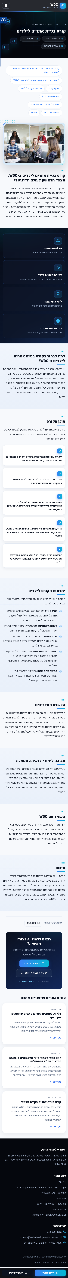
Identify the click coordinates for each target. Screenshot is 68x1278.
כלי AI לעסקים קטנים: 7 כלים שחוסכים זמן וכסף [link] (36, 1016)
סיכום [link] (34, 112)
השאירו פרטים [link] (16, 1273)
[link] (54, 6)
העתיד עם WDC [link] (51, 112)
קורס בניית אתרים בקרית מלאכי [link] (41, 1102)
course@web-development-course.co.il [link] (41, 1237)
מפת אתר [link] (61, 1198)
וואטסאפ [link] (31, 923)
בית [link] (64, 24)
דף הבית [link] (62, 1182)
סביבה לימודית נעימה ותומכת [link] (45, 104)
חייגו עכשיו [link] (48, 1273)
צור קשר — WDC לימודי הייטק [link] (51, 1204)
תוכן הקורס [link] (54, 88)
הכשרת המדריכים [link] (50, 96)
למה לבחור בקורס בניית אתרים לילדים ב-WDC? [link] (36, 80)
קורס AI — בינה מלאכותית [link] (53, 1192)
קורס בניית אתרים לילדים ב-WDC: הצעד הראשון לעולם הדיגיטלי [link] (35, 70)
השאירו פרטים (32, 963)
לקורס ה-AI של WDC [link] (36, 973)
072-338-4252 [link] (26, 981)
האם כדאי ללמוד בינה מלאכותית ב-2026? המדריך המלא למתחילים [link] (35, 1060)
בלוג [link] (57, 24)
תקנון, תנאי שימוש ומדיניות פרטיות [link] (49, 1215)
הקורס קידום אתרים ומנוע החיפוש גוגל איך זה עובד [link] (41, 1187)
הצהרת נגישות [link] (59, 1209)
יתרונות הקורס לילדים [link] (31, 88)
